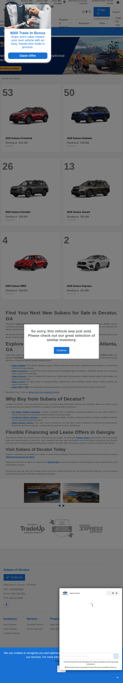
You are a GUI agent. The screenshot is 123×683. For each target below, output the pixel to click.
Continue (61, 350)
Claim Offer (28, 55)
